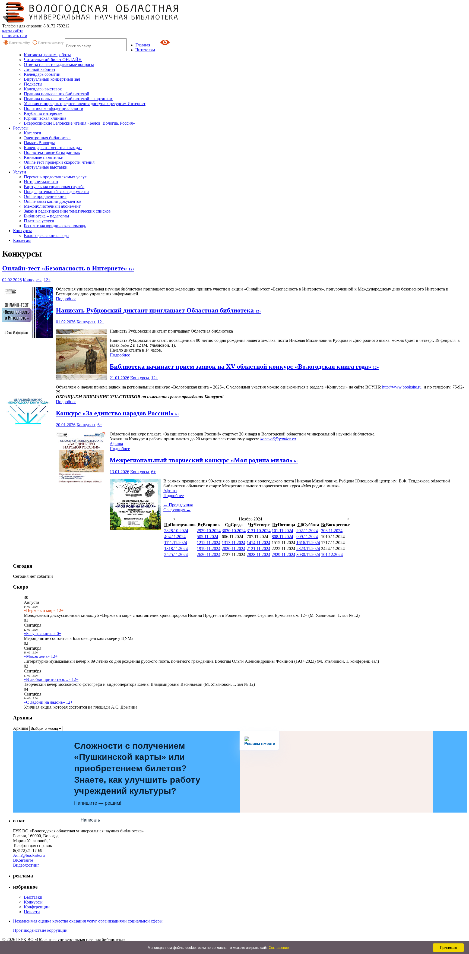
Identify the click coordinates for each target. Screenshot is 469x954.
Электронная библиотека (47, 137)
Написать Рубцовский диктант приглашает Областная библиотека (158, 310)
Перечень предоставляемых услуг (55, 177)
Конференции (37, 907)
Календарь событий (42, 74)
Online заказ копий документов (52, 201)
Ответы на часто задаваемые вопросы (59, 64)
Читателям (145, 50)
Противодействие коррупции (40, 930)
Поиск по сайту (19, 43)
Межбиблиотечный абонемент (52, 206)
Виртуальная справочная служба (54, 186)
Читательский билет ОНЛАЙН (53, 59)
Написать (90, 820)
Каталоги (32, 133)
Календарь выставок (43, 89)
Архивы (20, 728)
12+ (47, 279)
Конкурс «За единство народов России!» (117, 413)
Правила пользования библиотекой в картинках (68, 98)
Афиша (116, 443)
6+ (99, 424)
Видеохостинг (26, 865)
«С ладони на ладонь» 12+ (48, 702)
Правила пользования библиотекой (56, 93)
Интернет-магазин (41, 181)
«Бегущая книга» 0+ (42, 633)
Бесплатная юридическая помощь (55, 225)
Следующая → (177, 509)
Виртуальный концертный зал (52, 79)
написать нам (14, 35)
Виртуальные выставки (46, 167)
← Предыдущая (178, 505)
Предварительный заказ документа (56, 191)
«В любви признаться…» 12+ (51, 679)
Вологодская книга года (46, 235)
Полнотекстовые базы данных (52, 152)
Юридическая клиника (45, 118)
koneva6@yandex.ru (278, 439)
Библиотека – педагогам (46, 216)
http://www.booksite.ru (402, 387)
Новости (32, 911)
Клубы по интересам (43, 113)
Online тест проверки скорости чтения (59, 162)
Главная (142, 45)
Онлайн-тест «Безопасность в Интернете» (68, 268)
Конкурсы (22, 230)
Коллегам (22, 240)
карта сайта (12, 31)
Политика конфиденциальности (53, 108)
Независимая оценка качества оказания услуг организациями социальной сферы (88, 921)
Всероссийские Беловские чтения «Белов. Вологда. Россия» (79, 123)
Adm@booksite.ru (29, 855)
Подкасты (33, 84)
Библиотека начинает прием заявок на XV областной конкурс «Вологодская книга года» (244, 366)
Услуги (19, 172)
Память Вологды (39, 142)
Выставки (33, 897)
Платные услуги (39, 221)
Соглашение (279, 948)
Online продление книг (45, 196)
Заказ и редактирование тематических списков (67, 211)
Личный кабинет (39, 69)
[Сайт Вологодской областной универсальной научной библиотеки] (90, 21)
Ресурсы (20, 128)
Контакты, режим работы (47, 54)
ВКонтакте (23, 860)
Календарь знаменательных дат (53, 147)
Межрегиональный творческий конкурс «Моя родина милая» (204, 460)
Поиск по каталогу (51, 43)
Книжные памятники (44, 157)
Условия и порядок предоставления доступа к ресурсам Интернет (84, 103)
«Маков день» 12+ (41, 656)
